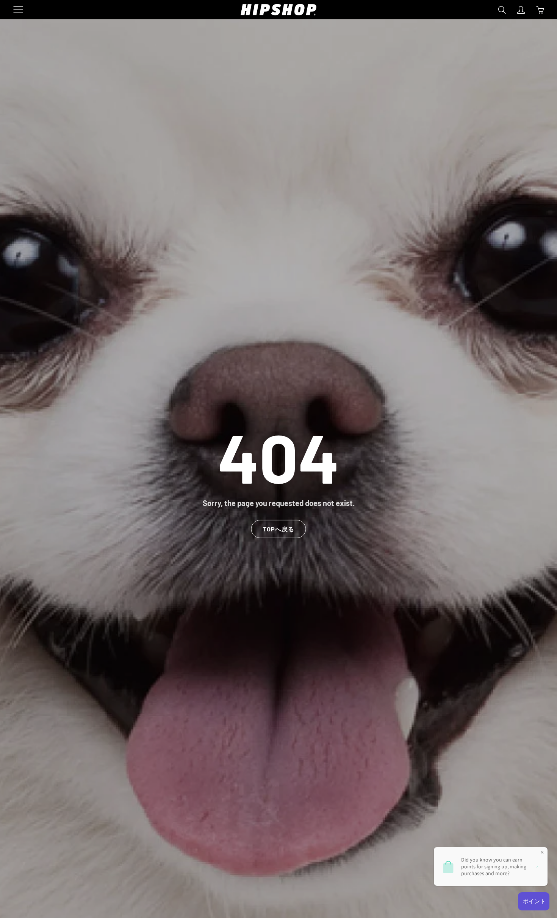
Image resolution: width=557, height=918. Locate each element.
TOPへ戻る (278, 528)
